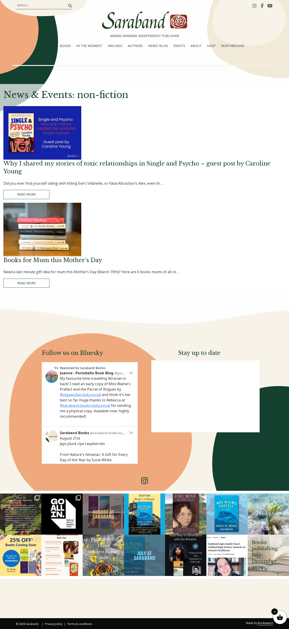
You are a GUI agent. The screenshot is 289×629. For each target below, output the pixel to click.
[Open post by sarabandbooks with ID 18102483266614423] (20, 555)
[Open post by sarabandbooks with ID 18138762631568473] (268, 514)
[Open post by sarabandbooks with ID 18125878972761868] (20, 514)
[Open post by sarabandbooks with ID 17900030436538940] (62, 555)
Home (49, 46)
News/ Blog (158, 46)
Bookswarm (265, 623)
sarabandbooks (20, 497)
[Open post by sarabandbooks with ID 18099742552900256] (227, 555)
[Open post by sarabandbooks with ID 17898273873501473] (103, 555)
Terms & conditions (79, 624)
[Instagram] (254, 5)
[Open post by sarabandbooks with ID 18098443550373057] (62, 514)
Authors (135, 46)
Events (179, 46)
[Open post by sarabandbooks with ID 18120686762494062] (144, 514)
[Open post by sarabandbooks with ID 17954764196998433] (103, 514)
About (196, 46)
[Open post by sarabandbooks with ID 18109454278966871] (144, 555)
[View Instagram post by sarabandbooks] (37, 530)
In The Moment (89, 46)
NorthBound (232, 46)
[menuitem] (50, 46)
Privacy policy (53, 624)
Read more (26, 194)
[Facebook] (262, 5)
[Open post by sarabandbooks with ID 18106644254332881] (227, 514)
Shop (211, 46)
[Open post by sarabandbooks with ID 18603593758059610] (268, 555)
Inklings (115, 46)
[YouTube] (269, 5)
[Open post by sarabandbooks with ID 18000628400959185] (185, 555)
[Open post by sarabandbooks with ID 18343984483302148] (185, 514)
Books (65, 46)
